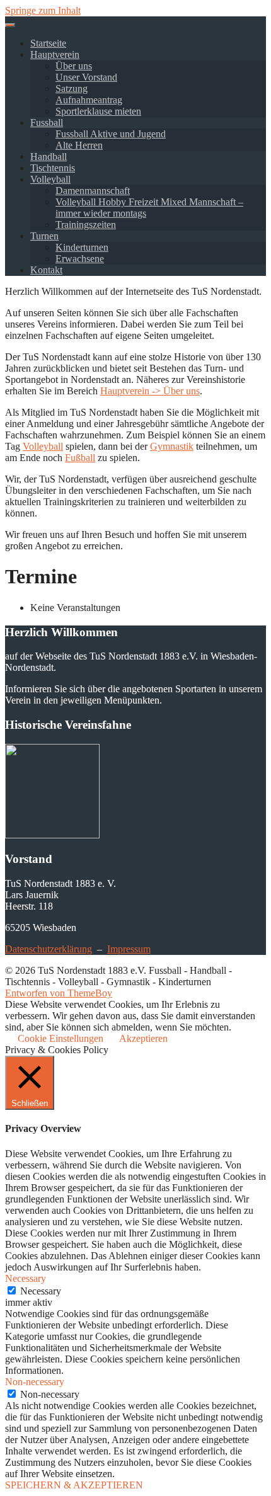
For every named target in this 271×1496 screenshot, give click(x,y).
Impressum (129, 949)
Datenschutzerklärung (48, 949)
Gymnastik (171, 446)
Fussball (46, 122)
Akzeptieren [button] (143, 1038)
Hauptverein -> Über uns (150, 390)
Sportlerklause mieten (98, 111)
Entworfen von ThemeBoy (58, 993)
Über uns (73, 65)
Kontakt (46, 270)
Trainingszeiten (85, 224)
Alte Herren (79, 145)
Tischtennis (52, 168)
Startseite (48, 43)
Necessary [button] (25, 1278)
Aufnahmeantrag (88, 99)
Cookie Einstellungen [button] (60, 1038)
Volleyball (50, 179)
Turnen (44, 236)
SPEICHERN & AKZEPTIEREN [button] (74, 1485)
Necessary (40, 1291)
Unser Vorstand (86, 77)
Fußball (80, 457)
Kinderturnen (81, 247)
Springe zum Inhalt (43, 10)
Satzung (71, 88)
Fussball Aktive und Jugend (110, 133)
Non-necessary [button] (34, 1381)
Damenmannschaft (92, 190)
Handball (48, 156)
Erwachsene (79, 258)
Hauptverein (54, 54)
